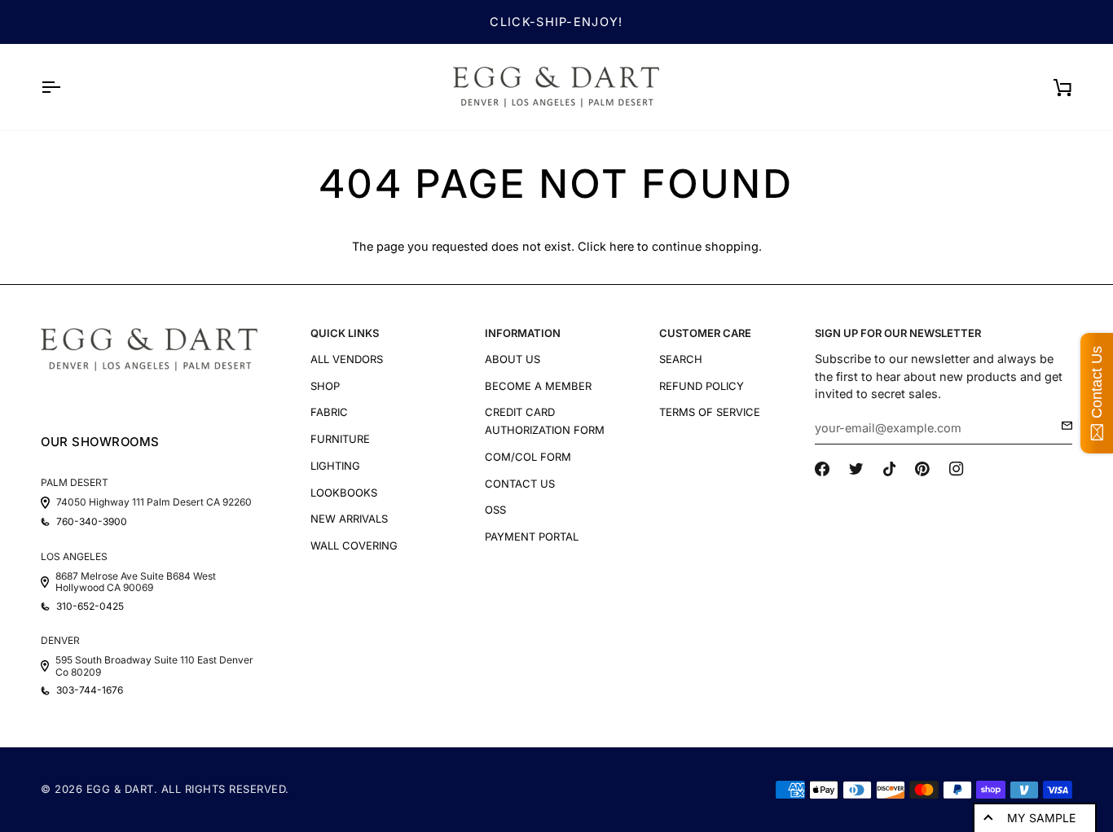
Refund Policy (701, 385)
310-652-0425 (90, 606)
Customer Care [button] (705, 332)
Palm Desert (74, 482)
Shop (325, 385)
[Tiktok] (889, 469)
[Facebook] (822, 469)
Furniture (340, 438)
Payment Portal (531, 536)
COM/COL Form (528, 456)
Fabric (329, 411)
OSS (495, 509)
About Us (512, 359)
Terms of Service (709, 411)
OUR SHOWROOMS (100, 441)
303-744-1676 (89, 690)
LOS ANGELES (74, 556)
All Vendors (346, 359)
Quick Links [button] (344, 332)
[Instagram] (956, 469)
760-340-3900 (91, 522)
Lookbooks (343, 492)
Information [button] (523, 332)
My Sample (1041, 818)
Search (680, 359)
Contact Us (520, 483)
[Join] (1062, 426)
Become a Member (538, 385)
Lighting (335, 465)
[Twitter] (856, 469)
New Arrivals (349, 518)
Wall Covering (354, 545)
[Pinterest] (922, 469)
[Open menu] (65, 87)
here (621, 246)
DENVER (60, 640)
